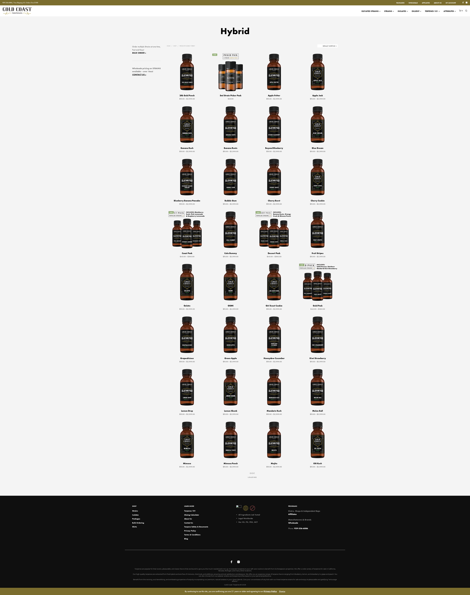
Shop (174, 46)
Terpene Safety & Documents (196, 527)
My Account (451, 3)
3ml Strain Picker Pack (230, 95)
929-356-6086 (301, 528)
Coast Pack (187, 253)
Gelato (187, 305)
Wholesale (413, 3)
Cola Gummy (230, 253)
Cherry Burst (274, 200)
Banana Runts (230, 148)
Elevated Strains (370, 11)
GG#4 (230, 305)
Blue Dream (317, 148)
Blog (186, 539)
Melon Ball (317, 411)
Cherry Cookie (317, 200)
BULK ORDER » (139, 52)
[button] (461, 11)
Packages (400, 3)
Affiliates (426, 3)
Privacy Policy (190, 531)
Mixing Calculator (191, 515)
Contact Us (188, 523)
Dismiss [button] (282, 591)
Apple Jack (317, 95)
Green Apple (230, 358)
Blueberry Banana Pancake (187, 200)
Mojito (274, 463)
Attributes (449, 11)
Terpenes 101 (431, 11)
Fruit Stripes (317, 253)
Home (168, 46)
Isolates (135, 515)
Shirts (134, 527)
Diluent (415, 11)
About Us (437, 3)
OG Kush (317, 463)
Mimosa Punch (230, 463)
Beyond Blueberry (274, 148)
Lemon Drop (187, 411)
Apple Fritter (274, 95)
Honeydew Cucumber (274, 358)
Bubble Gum (231, 200)
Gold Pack (317, 305)
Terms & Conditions (192, 534)
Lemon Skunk (230, 411)
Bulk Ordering (138, 523)
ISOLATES (402, 11)
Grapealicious (187, 358)
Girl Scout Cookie (274, 305)
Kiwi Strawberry (317, 358)
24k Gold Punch (187, 95)
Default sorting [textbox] (329, 46)
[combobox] (327, 46)
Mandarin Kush (274, 411)
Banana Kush (187, 148)
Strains (388, 11)
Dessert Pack (274, 253)
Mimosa (187, 463)
